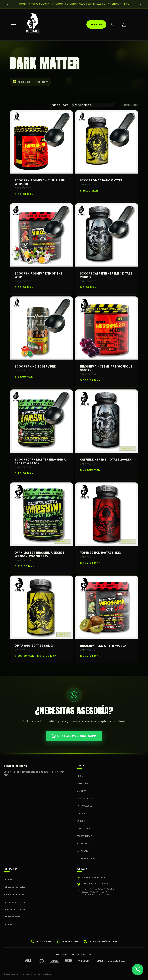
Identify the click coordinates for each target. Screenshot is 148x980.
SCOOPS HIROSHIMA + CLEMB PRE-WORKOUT (40, 182)
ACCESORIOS (83, 843)
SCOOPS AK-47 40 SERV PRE (35, 366)
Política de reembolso (14, 887)
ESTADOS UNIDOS (85, 799)
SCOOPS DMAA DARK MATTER (101, 180)
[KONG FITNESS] (32, 24)
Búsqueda (9, 879)
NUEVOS (81, 821)
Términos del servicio (14, 902)
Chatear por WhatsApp (76, 735)
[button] (113, 24)
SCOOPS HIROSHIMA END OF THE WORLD (38, 275)
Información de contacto (15, 909)
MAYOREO (81, 791)
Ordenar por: (59, 105)
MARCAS (81, 813)
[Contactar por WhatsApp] (137, 969)
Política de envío (12, 917)
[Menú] (13, 24)
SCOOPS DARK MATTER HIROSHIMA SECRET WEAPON (40, 461)
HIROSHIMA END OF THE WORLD (103, 645)
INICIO (80, 776)
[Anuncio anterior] (7, 4)
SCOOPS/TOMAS (84, 836)
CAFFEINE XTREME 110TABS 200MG (105, 459)
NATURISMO (82, 851)
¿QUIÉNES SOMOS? (86, 858)
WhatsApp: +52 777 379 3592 (96, 883)
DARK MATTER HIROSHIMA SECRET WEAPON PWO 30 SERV (40, 554)
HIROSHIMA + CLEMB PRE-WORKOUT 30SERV (106, 368)
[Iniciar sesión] (124, 24)
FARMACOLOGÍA (84, 806)
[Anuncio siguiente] (140, 4)
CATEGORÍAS (82, 783)
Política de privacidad (14, 894)
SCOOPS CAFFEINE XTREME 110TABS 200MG (106, 275)
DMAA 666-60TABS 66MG (34, 645)
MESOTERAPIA (84, 828)
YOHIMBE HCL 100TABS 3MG (100, 552)
